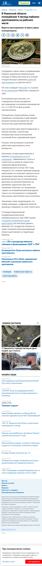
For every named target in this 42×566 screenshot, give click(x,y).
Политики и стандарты (10, 490)
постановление (11, 90)
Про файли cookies (8, 562)
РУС (34, 3)
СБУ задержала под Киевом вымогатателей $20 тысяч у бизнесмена (20, 382)
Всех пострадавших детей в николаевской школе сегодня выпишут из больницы (19, 393)
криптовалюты (10, 276)
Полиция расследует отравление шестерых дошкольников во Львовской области (20, 461)
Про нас (4, 481)
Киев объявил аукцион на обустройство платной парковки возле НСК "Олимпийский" (21, 414)
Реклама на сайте (8, 483)
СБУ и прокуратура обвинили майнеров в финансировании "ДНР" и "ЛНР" (21, 243)
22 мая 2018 (28, 10)
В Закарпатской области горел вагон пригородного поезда (20, 424)
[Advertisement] (21, 299)
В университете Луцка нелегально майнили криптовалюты (21, 251)
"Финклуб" (22, 87)
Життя (20, 10)
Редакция (5, 488)
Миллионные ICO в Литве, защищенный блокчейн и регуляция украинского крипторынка (19, 262)
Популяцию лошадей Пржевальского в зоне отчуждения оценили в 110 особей (21, 471)
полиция (7, 272)
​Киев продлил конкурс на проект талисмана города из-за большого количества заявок (21, 444)
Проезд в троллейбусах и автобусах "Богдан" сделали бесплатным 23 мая (21, 434)
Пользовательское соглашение (13, 492)
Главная (4, 10)
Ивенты (4, 485)
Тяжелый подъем (10, 405)
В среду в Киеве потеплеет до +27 (16, 453)
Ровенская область (23, 272)
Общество (12, 10)
